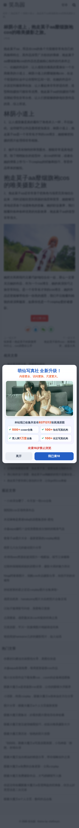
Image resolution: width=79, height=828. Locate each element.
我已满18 (54, 456)
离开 (19, 456)
